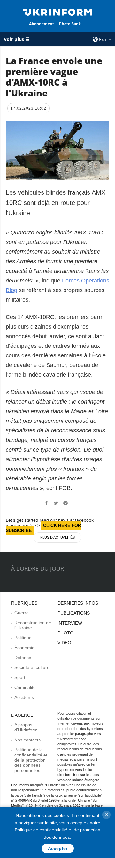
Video (64, 642)
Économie (24, 647)
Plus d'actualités (57, 537)
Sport (19, 677)
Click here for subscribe (43, 528)
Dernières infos (77, 603)
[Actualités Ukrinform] (57, 11)
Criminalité (25, 687)
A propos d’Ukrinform (26, 727)
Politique (23, 637)
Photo (65, 632)
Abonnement (41, 24)
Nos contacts (27, 739)
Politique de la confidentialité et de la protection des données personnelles (30, 760)
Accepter (57, 848)
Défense (22, 657)
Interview (69, 622)
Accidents (24, 697)
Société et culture (32, 667)
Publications (73, 613)
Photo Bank (70, 24)
